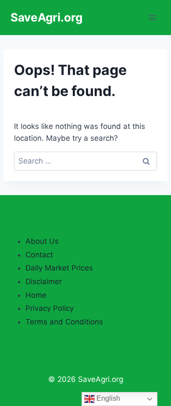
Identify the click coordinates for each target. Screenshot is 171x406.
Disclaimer (43, 281)
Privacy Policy (49, 308)
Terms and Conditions (64, 321)
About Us (42, 241)
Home (35, 295)
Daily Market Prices (59, 268)
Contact (39, 254)
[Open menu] (152, 17)
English (107, 398)
